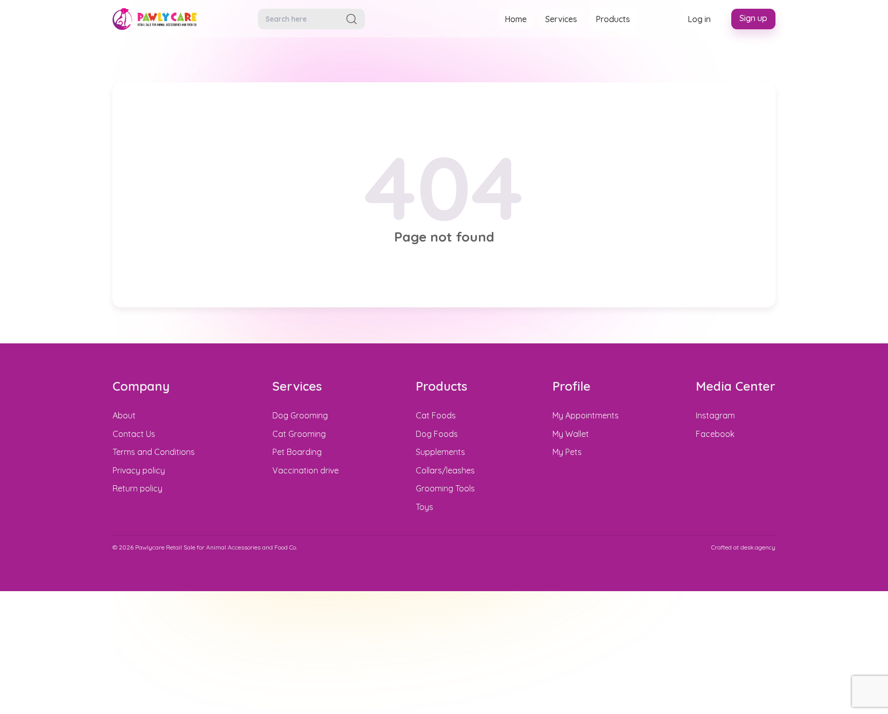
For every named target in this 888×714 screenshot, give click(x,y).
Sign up (753, 18)
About (124, 415)
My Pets (567, 452)
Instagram (715, 415)
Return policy (137, 488)
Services (561, 19)
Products (613, 19)
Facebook (715, 434)
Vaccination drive (305, 470)
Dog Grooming (300, 415)
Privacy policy (139, 470)
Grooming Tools (445, 488)
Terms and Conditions (154, 452)
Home (516, 19)
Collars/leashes (445, 470)
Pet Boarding (297, 452)
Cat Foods (436, 415)
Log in (699, 19)
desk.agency (758, 547)
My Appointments (585, 415)
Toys (424, 507)
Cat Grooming (299, 434)
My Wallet (570, 434)
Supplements (440, 452)
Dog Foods (437, 434)
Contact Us (134, 434)
